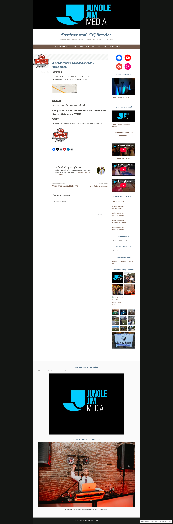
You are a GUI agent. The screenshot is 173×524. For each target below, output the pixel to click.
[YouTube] (128, 58)
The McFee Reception (120, 201)
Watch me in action (123, 158)
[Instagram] (128, 66)
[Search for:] (123, 251)
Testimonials (86, 47)
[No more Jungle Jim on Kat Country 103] (129, 278)
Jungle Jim (45, 72)
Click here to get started (121, 97)
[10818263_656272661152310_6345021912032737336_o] (117, 290)
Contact (114, 47)
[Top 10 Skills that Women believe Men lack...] (117, 301)
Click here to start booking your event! (52, 371)
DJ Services (60, 47)
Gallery (102, 47)
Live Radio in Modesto (99, 185)
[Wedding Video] (129, 290)
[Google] (119, 66)
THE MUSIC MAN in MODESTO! (65, 185)
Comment (99, 214)
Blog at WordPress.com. (86, 521)
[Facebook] (119, 58)
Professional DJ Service (86, 35)
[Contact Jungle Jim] (117, 278)
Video (73, 47)
